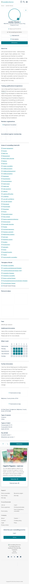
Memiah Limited (20, 581)
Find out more (14, 483)
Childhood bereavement (9, 171)
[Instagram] (11, 557)
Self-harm (5, 237)
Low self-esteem (7, 201)
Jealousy (5, 191)
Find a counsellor (5, 493)
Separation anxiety (8, 239)
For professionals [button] (6, 502)
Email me (14, 42)
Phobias (5, 227)
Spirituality (5, 247)
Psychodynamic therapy (9, 283)
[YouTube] (17, 557)
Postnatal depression (8, 229)
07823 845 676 (14, 35)
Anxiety (5, 151)
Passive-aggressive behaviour (10, 219)
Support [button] (3, 490)
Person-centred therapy (9, 278)
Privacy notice (5, 525)
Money (5, 211)
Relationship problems (8, 234)
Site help (16, 495)
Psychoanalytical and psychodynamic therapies (15, 280)
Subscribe (14, 479)
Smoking (5, 242)
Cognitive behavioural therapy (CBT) (12, 270)
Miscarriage (6, 209)
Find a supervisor (5, 507)
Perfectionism (6, 221)
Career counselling (8, 166)
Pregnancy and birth (8, 232)
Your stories (4, 495)
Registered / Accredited (9, 125)
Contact (3, 520)
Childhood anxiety (7, 168)
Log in (15, 505)
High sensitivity (7, 189)
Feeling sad (6, 186)
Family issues (6, 183)
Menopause (6, 204)
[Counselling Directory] (8, 2)
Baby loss (5, 153)
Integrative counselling (9, 275)
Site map (3, 497)
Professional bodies (19, 507)
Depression (6, 176)
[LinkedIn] (20, 557)
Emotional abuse (7, 181)
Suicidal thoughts (7, 252)
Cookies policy (18, 520)
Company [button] (3, 515)
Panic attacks (6, 216)
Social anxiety (6, 244)
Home (2, 5)
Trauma (5, 254)
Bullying (5, 161)
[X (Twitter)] (14, 557)
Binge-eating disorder (8, 158)
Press (15, 522)
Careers (17, 518)
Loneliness (6, 196)
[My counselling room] (7, 299)
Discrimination (6, 178)
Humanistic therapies (8, 273)
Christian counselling (8, 265)
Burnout (5, 163)
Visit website (14, 39)
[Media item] (21, 299)
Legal (2, 522)
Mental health (6, 206)
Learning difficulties (8, 194)
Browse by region (18, 493)
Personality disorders (8, 224)
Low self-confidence (8, 199)
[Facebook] (8, 557)
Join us (3, 505)
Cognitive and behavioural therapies (12, 268)
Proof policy (4, 511)
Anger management (8, 148)
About (3, 518)
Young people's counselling (10, 257)
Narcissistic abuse (7, 214)
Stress (4, 249)
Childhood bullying (7, 173)
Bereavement (6, 156)
